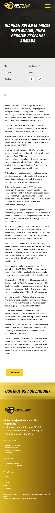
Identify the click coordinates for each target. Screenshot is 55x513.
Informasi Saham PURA (13, 466)
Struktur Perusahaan (12, 450)
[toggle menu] (47, 5)
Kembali (15, 372)
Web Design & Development (13, 498)
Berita (7, 476)
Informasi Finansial (12, 463)
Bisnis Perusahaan (11, 448)
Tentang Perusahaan (12, 445)
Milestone (8, 453)
